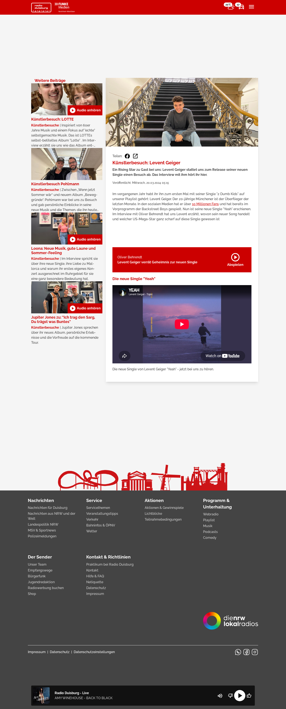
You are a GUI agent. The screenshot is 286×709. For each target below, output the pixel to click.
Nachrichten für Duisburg (47, 508)
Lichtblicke (153, 514)
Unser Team (37, 564)
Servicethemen (98, 508)
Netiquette (94, 582)
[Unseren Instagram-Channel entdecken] (254, 652)
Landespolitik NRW (43, 524)
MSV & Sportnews (42, 530)
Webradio (211, 514)
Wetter (91, 531)
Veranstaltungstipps (102, 514)
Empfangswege (40, 570)
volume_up (220, 696)
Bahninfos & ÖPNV (100, 525)
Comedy (209, 538)
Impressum (95, 594)
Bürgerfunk (37, 576)
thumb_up (248, 695)
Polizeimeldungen (42, 536)
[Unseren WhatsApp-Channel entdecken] (238, 652)
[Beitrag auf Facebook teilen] (127, 156)
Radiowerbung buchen (46, 588)
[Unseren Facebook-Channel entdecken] (246, 652)
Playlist (209, 520)
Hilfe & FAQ (95, 576)
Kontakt (92, 570)
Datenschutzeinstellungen (94, 652)
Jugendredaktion (41, 582)
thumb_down (230, 695)
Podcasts (210, 532)
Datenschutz (96, 588)
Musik (208, 526)
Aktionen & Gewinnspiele (164, 508)
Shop (32, 594)
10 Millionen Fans (205, 204)
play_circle (239, 695)
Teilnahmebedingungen (163, 519)
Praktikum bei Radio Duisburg (110, 564)
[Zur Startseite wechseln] (41, 7)
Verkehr (92, 519)
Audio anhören (85, 110)
